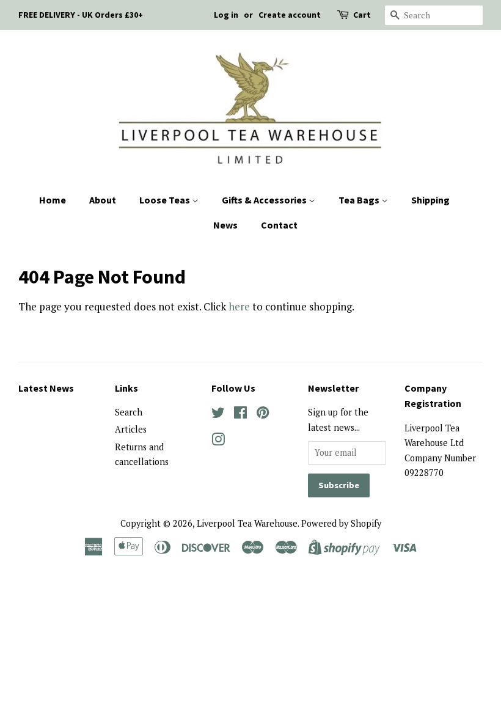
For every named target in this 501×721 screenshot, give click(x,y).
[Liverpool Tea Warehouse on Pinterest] (262, 414)
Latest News (46, 388)
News (225, 225)
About (102, 200)
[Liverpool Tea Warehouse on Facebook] (240, 414)
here (239, 306)
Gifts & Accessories (265, 200)
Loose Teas (165, 200)
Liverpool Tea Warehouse (247, 523)
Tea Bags (359, 200)
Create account (289, 14)
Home (52, 200)
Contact (279, 225)
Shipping (430, 200)
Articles (131, 429)
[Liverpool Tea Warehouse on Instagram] (218, 441)
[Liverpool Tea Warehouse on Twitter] (218, 414)
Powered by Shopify (341, 523)
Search (128, 412)
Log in (226, 14)
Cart (362, 14)
